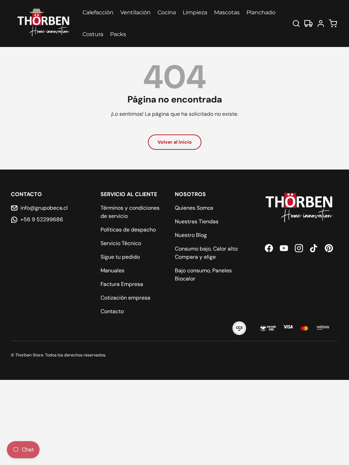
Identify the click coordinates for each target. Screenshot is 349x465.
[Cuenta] (321, 23)
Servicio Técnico (121, 243)
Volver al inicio (174, 142)
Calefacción (97, 12)
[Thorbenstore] (44, 23)
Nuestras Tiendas (196, 221)
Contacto (112, 311)
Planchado (260, 12)
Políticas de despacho (128, 229)
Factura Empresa (122, 284)
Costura (92, 34)
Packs (118, 34)
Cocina (166, 12)
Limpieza (195, 12)
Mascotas (227, 12)
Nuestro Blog (191, 235)
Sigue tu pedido (120, 256)
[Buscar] (296, 23)
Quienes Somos (194, 207)
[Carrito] (333, 23)
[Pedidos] (308, 23)
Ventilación (135, 12)
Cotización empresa (125, 297)
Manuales (112, 270)
